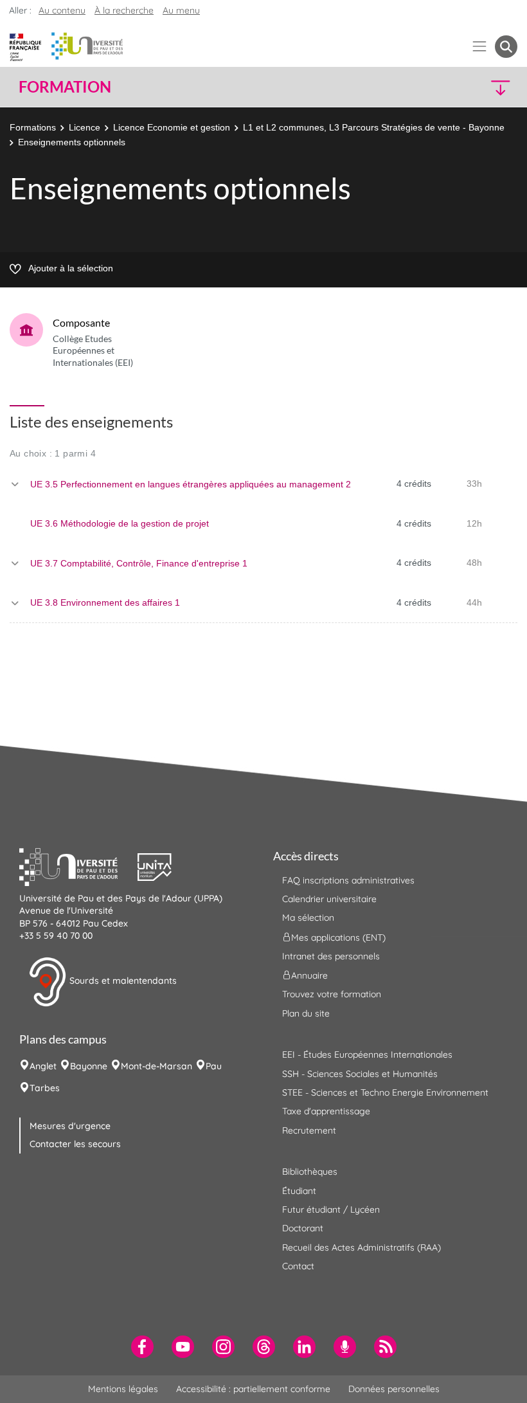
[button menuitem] (506, 46)
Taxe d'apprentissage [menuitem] (326, 1111)
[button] (457, 87)
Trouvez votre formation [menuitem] (331, 994)
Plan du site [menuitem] (306, 1013)
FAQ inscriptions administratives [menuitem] (348, 880)
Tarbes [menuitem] (45, 1088)
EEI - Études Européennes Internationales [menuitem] (367, 1054)
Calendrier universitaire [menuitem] (329, 899)
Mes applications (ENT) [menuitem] (338, 937)
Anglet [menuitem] (43, 1066)
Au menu (181, 10)
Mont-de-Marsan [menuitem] (156, 1066)
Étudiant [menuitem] (299, 1191)
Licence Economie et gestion (171, 127)
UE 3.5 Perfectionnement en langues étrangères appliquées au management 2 (190, 484)
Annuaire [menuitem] (309, 975)
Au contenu (62, 10)
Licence (84, 127)
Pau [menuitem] (214, 1066)
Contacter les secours (75, 1144)
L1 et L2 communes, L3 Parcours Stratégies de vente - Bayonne (374, 127)
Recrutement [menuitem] (309, 1130)
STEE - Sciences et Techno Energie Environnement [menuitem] (385, 1092)
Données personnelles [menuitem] (394, 1389)
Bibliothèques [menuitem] (309, 1171)
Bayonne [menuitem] (88, 1066)
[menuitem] (142, 1346)
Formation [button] (65, 87)
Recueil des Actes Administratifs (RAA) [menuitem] (361, 1247)
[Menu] (480, 46)
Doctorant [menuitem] (302, 1228)
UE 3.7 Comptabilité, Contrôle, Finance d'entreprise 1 (138, 563)
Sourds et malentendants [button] (122, 980)
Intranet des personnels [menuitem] (331, 956)
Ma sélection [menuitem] (308, 917)
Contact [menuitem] (298, 1266)
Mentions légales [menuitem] (123, 1389)
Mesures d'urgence (70, 1126)
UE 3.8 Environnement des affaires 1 (105, 602)
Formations (33, 127)
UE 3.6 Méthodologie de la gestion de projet (119, 523)
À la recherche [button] (124, 10)
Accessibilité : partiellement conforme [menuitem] (253, 1389)
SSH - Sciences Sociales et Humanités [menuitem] (360, 1074)
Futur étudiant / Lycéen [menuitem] (331, 1209)
